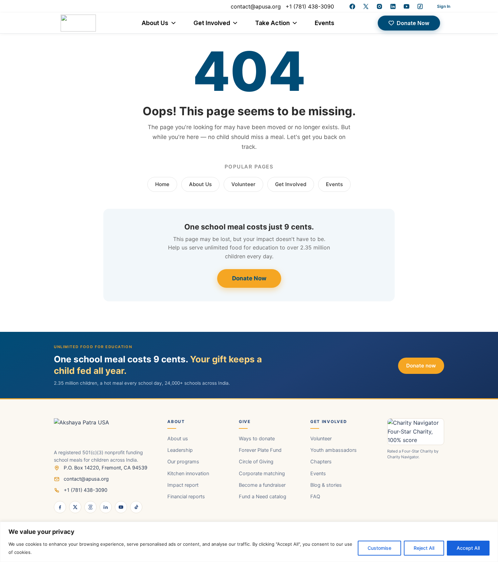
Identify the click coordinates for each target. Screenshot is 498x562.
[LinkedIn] (393, 6)
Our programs (183, 462)
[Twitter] (366, 6)
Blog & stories (326, 485)
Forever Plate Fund (260, 450)
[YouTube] (406, 6)
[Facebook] (352, 6)
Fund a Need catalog (262, 497)
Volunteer (243, 184)
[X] (75, 507)
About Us (155, 22)
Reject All (424, 548)
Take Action (272, 22)
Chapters (321, 462)
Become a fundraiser (262, 485)
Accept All (468, 548)
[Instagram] (379, 6)
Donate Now (249, 278)
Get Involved (211, 22)
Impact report (183, 485)
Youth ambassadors (333, 450)
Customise (379, 548)
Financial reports (186, 497)
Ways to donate (257, 439)
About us (177, 439)
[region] (249, 542)
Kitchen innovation (188, 473)
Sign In (443, 6)
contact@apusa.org (256, 6)
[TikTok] (136, 507)
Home (162, 184)
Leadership (180, 450)
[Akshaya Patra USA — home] (103, 433)
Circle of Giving (256, 462)
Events (324, 22)
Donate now (421, 365)
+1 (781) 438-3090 (310, 6)
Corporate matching (262, 473)
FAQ (315, 497)
